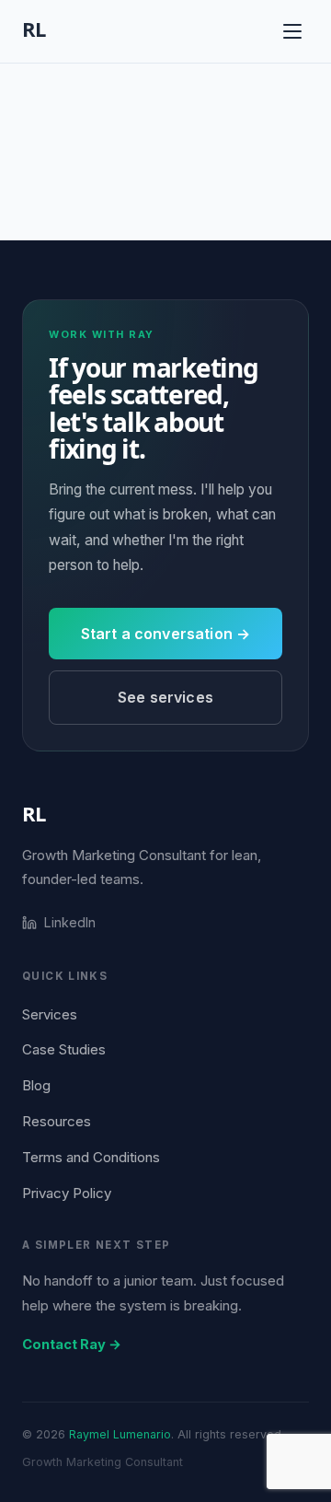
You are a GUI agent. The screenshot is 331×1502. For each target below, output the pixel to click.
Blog (36, 1085)
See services (165, 697)
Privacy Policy (66, 1193)
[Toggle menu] (292, 31)
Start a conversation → (166, 633)
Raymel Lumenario (120, 1434)
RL (33, 813)
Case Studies (64, 1049)
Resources (56, 1121)
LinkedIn (70, 922)
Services (49, 1014)
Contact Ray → (71, 1344)
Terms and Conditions (91, 1157)
